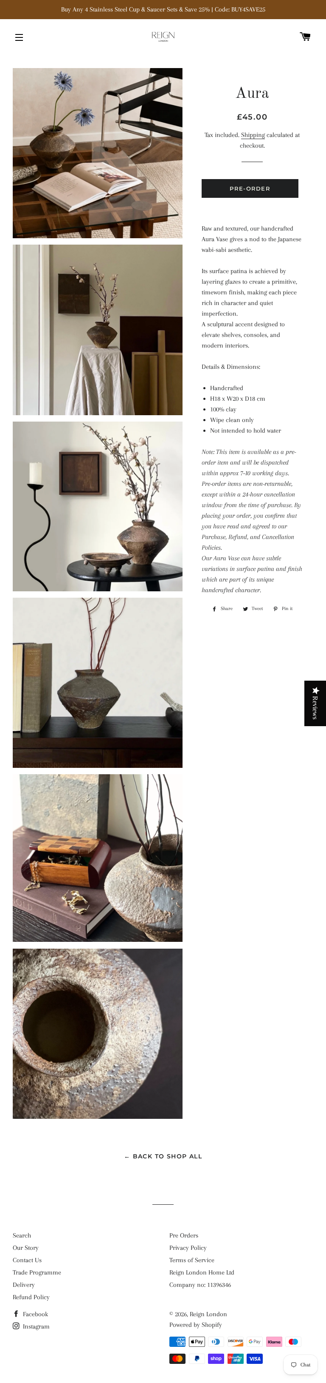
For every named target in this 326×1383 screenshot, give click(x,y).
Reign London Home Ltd (201, 1272)
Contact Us (27, 1260)
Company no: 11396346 (200, 1285)
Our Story (26, 1248)
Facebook (34, 1314)
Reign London (208, 1314)
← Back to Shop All (163, 1156)
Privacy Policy (188, 1248)
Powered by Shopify (195, 1325)
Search (22, 1235)
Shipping (253, 135)
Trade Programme (37, 1272)
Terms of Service (191, 1260)
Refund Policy (31, 1297)
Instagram (35, 1326)
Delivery (24, 1285)
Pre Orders (183, 1235)
